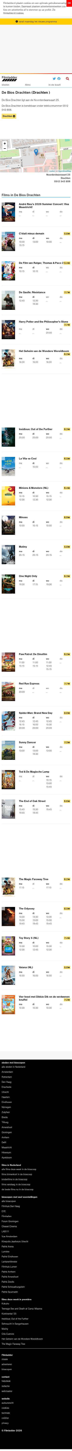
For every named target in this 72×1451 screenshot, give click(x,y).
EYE (4, 1211)
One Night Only (28, 576)
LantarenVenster (9, 1262)
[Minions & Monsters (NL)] (10, 495)
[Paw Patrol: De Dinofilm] (10, 662)
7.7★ (67, 293)
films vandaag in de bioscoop (16, 1185)
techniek (6, 1413)
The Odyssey (26, 909)
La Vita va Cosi (28, 459)
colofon (5, 1418)
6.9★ (67, 518)
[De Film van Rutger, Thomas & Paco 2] (10, 270)
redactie (6, 1386)
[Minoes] (10, 525)
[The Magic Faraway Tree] (10, 887)
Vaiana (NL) (26, 967)
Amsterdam (7, 1072)
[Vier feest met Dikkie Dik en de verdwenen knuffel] (10, 1004)
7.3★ (67, 743)
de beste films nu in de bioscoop (17, 1190)
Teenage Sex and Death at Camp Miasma (22, 1309)
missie (5, 1359)
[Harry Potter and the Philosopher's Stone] (10, 329)
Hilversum (6, 1153)
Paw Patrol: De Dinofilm (33, 654)
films (27, 85)
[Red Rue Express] (10, 691)
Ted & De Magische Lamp (34, 772)
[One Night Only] (10, 584)
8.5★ (67, 909)
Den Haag (6, 1082)
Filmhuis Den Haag (11, 1206)
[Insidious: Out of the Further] (10, 437)
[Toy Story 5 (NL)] (10, 945)
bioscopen (7, 1369)
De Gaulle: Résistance (32, 292)
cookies (5, 1408)
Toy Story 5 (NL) (29, 938)
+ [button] (5, 143)
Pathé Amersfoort (10, 1277)
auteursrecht (8, 1403)
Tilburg (5, 1122)
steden (5, 85)
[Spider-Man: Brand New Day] (10, 720)
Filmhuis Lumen (9, 1267)
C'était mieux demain (31, 234)
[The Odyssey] (10, 916)
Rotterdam (7, 1077)
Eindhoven (7, 1102)
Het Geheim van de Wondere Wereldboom (44, 351)
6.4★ (67, 488)
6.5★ (67, 459)
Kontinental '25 (9, 1314)
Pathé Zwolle (8, 1282)
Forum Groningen (10, 1221)
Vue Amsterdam (9, 1237)
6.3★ (67, 429)
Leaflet (52, 171)
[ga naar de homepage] (9, 78)
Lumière (5, 1252)
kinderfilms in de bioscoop (14, 1179)
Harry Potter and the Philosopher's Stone (43, 322)
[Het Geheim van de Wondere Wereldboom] (10, 359)
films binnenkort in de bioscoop (17, 1174)
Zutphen (6, 1112)
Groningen (7, 1132)
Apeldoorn (7, 1158)
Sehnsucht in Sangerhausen (15, 1324)
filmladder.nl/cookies (13, 13)
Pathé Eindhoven (10, 1257)
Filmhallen (6, 1216)
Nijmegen (6, 1107)
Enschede (6, 1087)
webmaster (7, 1391)
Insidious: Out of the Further (35, 429)
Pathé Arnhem (8, 1272)
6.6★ (67, 801)
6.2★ (67, 354)
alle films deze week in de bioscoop (19, 1169)
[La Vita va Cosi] (10, 466)
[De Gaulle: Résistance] (10, 300)
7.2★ (67, 1000)
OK (69, 3)
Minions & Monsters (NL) (33, 488)
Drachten (40, 92)
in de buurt (55, 85)
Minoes (23, 517)
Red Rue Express (29, 684)
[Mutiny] (10, 554)
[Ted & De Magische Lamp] (10, 779)
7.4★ (67, 938)
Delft (4, 1143)
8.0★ (67, 713)
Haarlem (6, 1097)
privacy (5, 1423)
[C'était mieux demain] (10, 241)
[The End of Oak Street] (10, 809)
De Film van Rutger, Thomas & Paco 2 (41, 263)
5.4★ (67, 263)
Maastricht (7, 1148)
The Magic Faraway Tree (33, 879)
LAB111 (5, 1232)
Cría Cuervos (8, 1334)
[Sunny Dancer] (10, 750)
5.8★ (67, 234)
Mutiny (23, 547)
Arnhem (5, 1138)
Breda (5, 1117)
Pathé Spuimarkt (10, 1292)
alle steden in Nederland (13, 1067)
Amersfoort (7, 1127)
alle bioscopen (9, 1201)
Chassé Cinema (9, 1226)
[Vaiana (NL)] (10, 975)
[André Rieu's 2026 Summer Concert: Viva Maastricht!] (10, 212)
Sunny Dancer (27, 742)
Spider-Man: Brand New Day (35, 713)
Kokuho (5, 1304)
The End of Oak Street (32, 801)
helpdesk (6, 1381)
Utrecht (5, 1092)
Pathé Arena (8, 1247)
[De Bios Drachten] (36, 152)
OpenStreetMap (64, 171)
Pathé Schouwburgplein (13, 1287)
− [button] (5, 148)
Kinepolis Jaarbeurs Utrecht (15, 1242)
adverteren (7, 1364)
